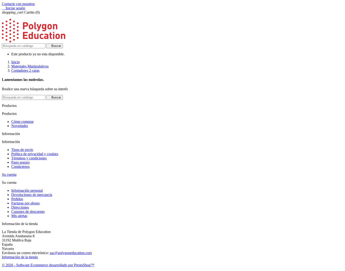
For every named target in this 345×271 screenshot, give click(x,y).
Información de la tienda (20, 257)
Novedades (19, 126)
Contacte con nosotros (18, 4)
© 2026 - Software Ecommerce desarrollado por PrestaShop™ (48, 265)
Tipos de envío (22, 150)
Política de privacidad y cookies (34, 154)
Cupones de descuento (28, 212)
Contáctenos (20, 167)
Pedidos (17, 199)
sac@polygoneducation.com (71, 253)
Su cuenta (9, 175)
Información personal (27, 190)
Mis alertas (19, 216)
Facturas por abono (25, 203)
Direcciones (20, 207)
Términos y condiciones (29, 158)
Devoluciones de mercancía (31, 195)
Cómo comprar (22, 122)
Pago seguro (20, 162)
